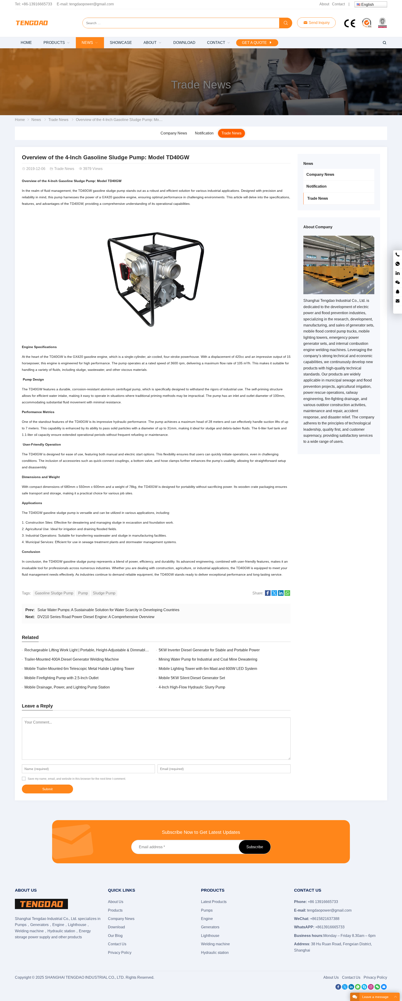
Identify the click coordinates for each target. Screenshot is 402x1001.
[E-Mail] (384, 988)
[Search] (285, 23)
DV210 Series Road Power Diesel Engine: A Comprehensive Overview (95, 617)
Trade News (201, 84)
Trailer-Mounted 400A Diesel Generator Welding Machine (71, 659)
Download (116, 927)
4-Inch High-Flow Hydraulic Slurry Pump (192, 687)
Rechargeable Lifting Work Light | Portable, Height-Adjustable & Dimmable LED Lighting (97, 650)
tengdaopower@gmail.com (91, 4)
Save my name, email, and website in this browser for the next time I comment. (77, 778)
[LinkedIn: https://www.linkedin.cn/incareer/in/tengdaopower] (397, 273)
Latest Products (214, 902)
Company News (174, 133)
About (324, 4)
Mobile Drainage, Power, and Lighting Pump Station (67, 687)
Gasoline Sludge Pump (54, 593)
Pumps (207, 910)
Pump (83, 593)
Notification (204, 133)
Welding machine (215, 944)
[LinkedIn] (351, 988)
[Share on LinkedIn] (281, 595)
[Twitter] (345, 988)
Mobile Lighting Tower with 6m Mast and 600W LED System (208, 669)
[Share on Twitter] (274, 595)
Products (115, 910)
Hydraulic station (215, 953)
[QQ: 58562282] (397, 292)
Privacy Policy (119, 953)
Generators (210, 927)
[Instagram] (371, 988)
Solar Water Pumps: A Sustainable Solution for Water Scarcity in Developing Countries (108, 610)
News (36, 120)
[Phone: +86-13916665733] (397, 254)
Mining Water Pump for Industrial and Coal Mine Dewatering (208, 659)
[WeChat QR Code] (397, 282)
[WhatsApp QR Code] (397, 264)
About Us (115, 902)
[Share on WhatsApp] (287, 595)
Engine (207, 919)
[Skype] (364, 988)
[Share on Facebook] (268, 595)
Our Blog (115, 936)
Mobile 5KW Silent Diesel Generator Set (192, 678)
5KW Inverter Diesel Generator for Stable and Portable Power (209, 650)
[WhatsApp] (358, 988)
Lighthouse (210, 936)
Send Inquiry (319, 23)
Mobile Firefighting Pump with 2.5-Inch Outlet (61, 678)
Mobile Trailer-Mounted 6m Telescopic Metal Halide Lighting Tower (79, 669)
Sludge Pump (104, 593)
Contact (338, 4)
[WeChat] (377, 988)
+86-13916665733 (37, 4)
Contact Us (117, 944)
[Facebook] (338, 988)
